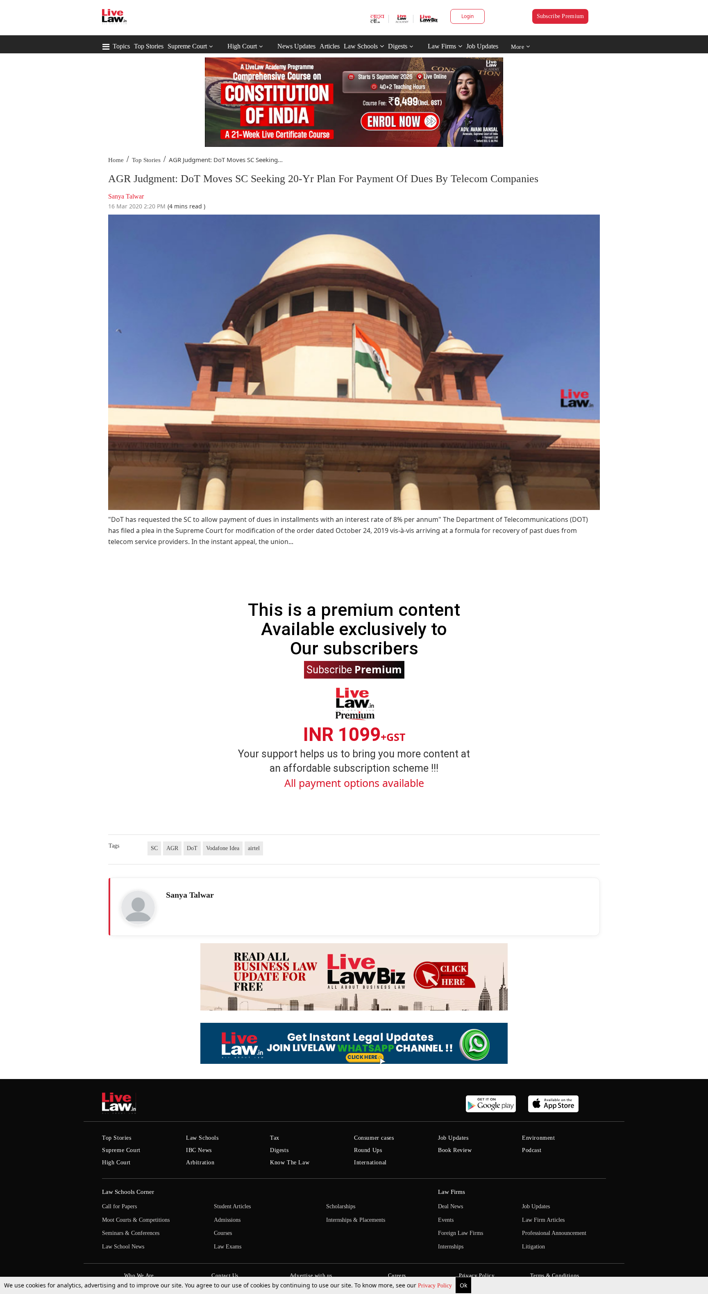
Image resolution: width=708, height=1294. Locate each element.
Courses (223, 1233)
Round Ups (368, 1150)
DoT (192, 848)
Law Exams (227, 1247)
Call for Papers (119, 1206)
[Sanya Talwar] (138, 907)
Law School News (123, 1247)
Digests (397, 46)
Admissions (227, 1220)
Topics (121, 46)
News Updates (296, 46)
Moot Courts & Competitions (136, 1220)
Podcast (531, 1150)
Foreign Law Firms (460, 1233)
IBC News (199, 1150)
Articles (330, 46)
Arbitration (200, 1162)
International (370, 1162)
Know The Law (289, 1162)
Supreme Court (187, 46)
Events (446, 1220)
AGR (172, 848)
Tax (274, 1138)
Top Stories (148, 46)
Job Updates (482, 46)
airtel (254, 848)
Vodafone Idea (222, 848)
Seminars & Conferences (130, 1233)
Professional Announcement (554, 1233)
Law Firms (442, 46)
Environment (538, 1138)
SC (154, 848)
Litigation (533, 1247)
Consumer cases (374, 1138)
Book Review (455, 1150)
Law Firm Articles (543, 1220)
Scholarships (340, 1206)
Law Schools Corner (128, 1192)
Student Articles (232, 1206)
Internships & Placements (355, 1220)
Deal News (450, 1206)
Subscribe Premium (560, 16)
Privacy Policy (436, 1286)
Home (116, 160)
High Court (242, 46)
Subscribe (354, 669)
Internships (450, 1247)
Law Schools (361, 46)
